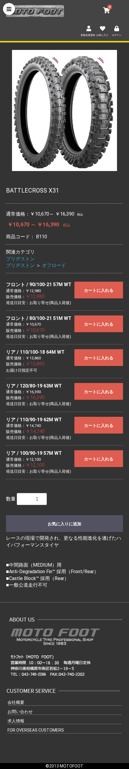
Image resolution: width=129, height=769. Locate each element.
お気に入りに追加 (64, 523)
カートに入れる (98, 290)
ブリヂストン (20, 259)
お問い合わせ (20, 711)
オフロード (54, 265)
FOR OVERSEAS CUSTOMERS (36, 730)
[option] (64, 110)
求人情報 (16, 720)
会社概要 (16, 702)
